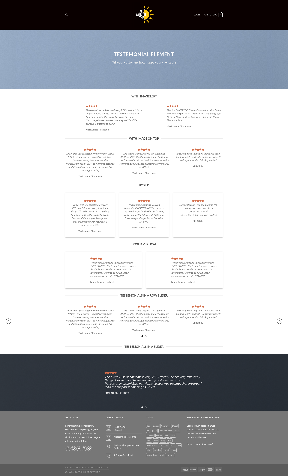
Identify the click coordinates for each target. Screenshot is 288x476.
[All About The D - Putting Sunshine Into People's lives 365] (144, 15)
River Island (152, 445)
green (154, 430)
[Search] (66, 15)
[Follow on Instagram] (73, 448)
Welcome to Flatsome (125, 436)
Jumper (150, 435)
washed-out (152, 455)
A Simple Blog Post (123, 455)
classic (156, 426)
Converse (165, 426)
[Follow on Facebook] (68, 448)
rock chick (164, 445)
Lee (166, 435)
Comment (118, 430)
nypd (156, 440)
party (162, 440)
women (171, 455)
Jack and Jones (165, 430)
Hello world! (120, 426)
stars (149, 450)
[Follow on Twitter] (78, 448)
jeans (177, 430)
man (149, 440)
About (68, 467)
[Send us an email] (84, 448)
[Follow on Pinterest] (89, 448)
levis (173, 435)
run (172, 445)
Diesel (175, 426)
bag (148, 426)
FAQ (108, 467)
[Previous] (8, 321)
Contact (99, 467)
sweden (157, 450)
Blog (90, 467)
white (162, 455)
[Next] (279, 321)
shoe (179, 445)
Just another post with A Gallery (126, 446)
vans (174, 450)
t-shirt (166, 450)
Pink (170, 440)
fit (148, 430)
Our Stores (80, 467)
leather (159, 435)
